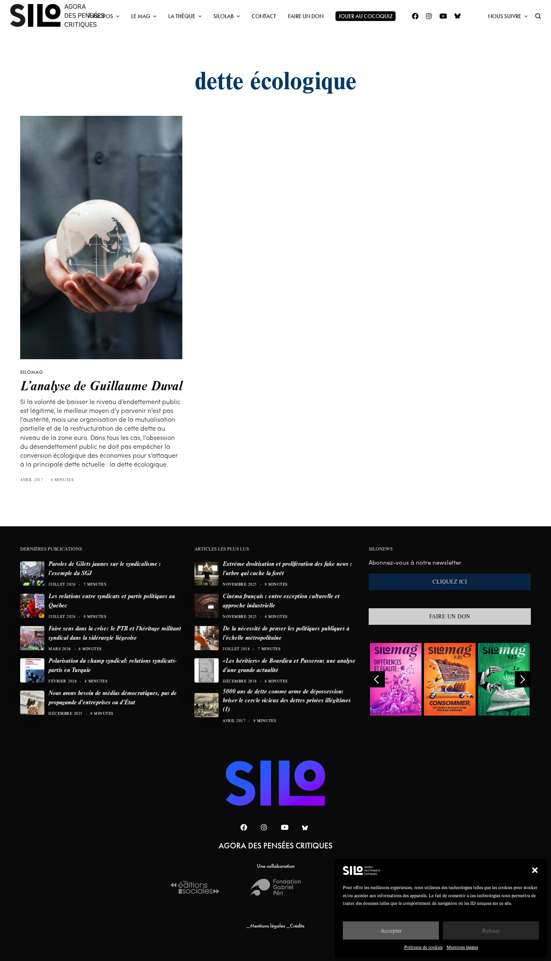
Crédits (297, 925)
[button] (535, 870)
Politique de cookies (423, 947)
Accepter (391, 930)
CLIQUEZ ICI (449, 581)
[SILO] (61, 16)
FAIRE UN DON (449, 616)
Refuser (491, 930)
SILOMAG (31, 372)
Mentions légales (462, 947)
